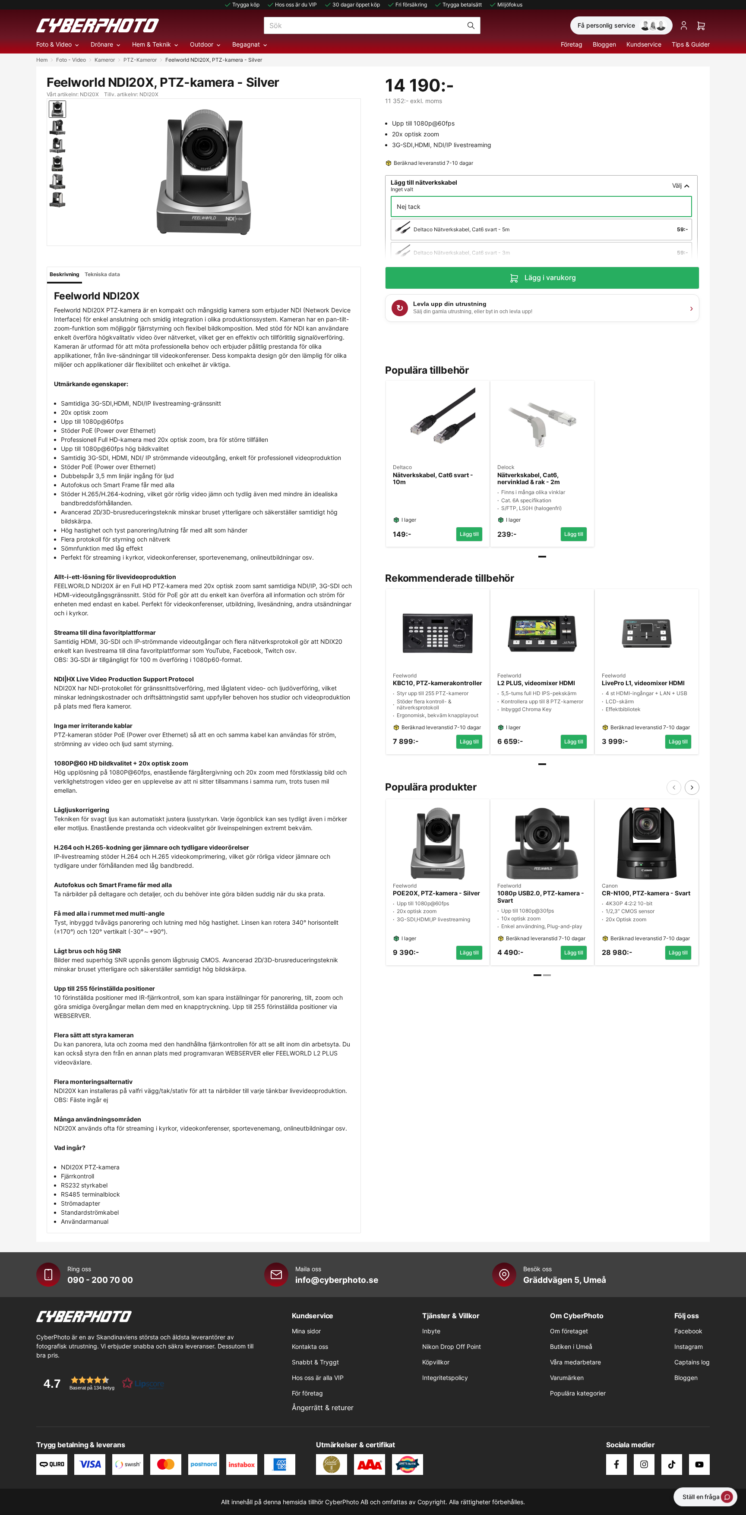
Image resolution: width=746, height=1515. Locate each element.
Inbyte (431, 1331)
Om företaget (569, 1331)
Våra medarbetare (575, 1362)
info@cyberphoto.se (336, 1280)
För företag (307, 1393)
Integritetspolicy (445, 1377)
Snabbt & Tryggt (315, 1362)
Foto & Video (54, 44)
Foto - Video (71, 60)
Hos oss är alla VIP (318, 1377)
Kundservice (643, 44)
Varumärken (567, 1377)
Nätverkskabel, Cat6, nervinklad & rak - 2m (528, 479)
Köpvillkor (435, 1362)
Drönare (102, 44)
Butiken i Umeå (571, 1346)
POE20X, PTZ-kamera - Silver (436, 893)
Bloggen (604, 44)
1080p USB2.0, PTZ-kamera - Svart (540, 897)
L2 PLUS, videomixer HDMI (536, 683)
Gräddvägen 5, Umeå (564, 1280)
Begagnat (246, 44)
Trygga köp (245, 4)
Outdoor (201, 44)
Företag (571, 44)
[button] (101, 1383)
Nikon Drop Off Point (451, 1346)
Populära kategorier (578, 1393)
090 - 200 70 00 (100, 1280)
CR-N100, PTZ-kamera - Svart (646, 893)
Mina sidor (306, 1331)
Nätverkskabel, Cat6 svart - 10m (433, 479)
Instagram (688, 1346)
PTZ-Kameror (140, 60)
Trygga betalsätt (462, 4)
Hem (41, 60)
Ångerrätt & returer (323, 1407)
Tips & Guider (691, 44)
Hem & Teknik (151, 44)
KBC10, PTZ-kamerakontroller (437, 683)
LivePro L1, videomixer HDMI (643, 683)
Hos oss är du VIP (296, 4)
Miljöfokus (509, 4)
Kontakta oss (310, 1346)
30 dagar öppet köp (356, 4)
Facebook (688, 1331)
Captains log (692, 1362)
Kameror (105, 60)
